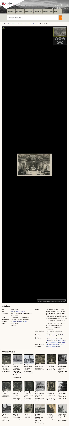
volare (21, 24)
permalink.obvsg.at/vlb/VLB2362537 (55, 344)
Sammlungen (28, 11)
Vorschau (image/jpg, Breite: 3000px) (56, 340)
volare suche (10, 11)
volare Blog (37, 11)
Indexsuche (19, 11)
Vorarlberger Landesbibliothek (9, 24)
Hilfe (55, 11)
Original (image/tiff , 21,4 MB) (54, 339)
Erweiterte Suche (48, 11)
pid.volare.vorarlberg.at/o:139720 (55, 335)
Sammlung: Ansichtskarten (31, 24)
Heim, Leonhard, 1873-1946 (18, 311)
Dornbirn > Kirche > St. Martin (19, 321)
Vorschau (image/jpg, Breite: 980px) (56, 342)
